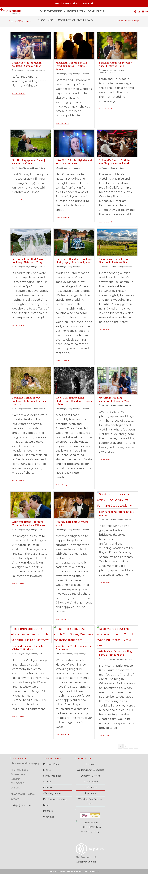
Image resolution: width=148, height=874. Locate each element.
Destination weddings (55, 799)
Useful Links (90, 787)
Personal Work (51, 764)
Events (47, 770)
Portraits (105, 70)
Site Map (90, 764)
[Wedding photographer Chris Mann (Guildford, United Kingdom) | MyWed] (90, 848)
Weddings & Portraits (66, 3)
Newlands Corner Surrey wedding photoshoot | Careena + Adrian (29, 401)
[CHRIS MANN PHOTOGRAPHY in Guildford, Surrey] (90, 827)
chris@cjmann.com (21, 805)
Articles (47, 781)
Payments (90, 793)
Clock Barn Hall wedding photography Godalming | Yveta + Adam (74, 401)
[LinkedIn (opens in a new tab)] (143, 12)
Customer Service (90, 775)
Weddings (19, 70)
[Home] (112, 21)
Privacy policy (90, 781)
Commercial (87, 3)
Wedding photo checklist (90, 770)
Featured (41, 70)
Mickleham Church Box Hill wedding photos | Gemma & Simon (72, 66)
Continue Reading (18, 94)
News (60, 654)
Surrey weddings (132, 21)
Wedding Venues (52, 793)
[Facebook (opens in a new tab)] (135, 12)
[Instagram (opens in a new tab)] (139, 12)
